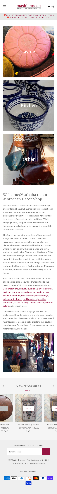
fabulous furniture (11, 295)
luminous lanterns (11, 292)
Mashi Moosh (31, 471)
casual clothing (21, 302)
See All (28, 390)
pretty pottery (30, 299)
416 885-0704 (18, 463)
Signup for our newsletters (28, 445)
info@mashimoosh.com (36, 463)
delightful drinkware (12, 299)
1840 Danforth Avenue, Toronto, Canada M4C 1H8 (27, 460)
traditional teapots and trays (34, 295)
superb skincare (37, 302)
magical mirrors (28, 292)
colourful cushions (27, 288)
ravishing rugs (42, 292)
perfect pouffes (44, 288)
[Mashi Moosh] (28, 6)
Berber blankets (10, 288)
